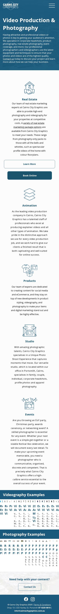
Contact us (8, 58)
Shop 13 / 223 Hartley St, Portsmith (22, 607)
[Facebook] (26, 599)
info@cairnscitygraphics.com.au (29, 611)
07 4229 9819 (44, 608)
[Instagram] (32, 599)
